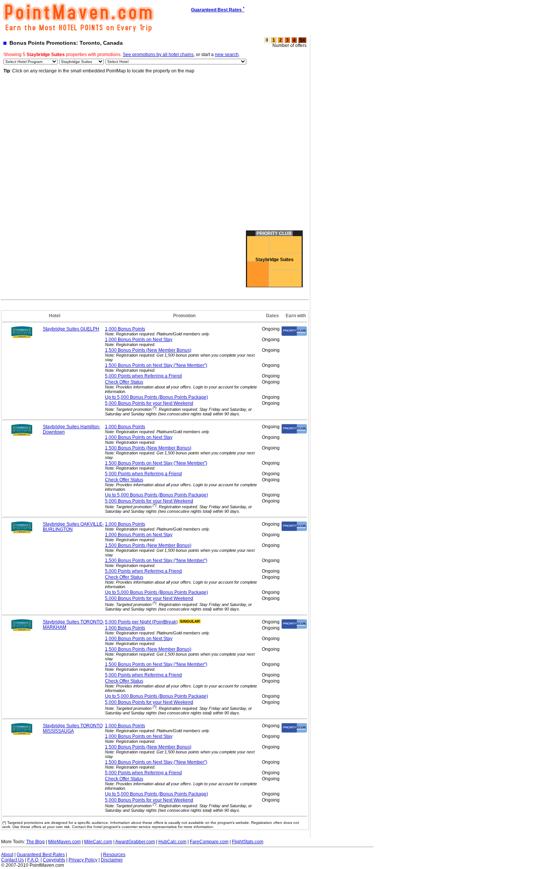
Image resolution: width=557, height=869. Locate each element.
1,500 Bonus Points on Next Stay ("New (156, 365)
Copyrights (54, 860)
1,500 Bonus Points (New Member (148, 350)
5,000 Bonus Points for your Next (149, 403)
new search (227, 54)
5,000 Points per (141, 622)
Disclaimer (112, 860)
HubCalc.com (172, 841)
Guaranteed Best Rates (41, 854)
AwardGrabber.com (135, 841)
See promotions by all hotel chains (158, 54)
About (7, 854)
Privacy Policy (83, 860)
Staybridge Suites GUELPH (71, 329)
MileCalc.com (98, 841)
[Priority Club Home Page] (294, 334)
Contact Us (12, 860)
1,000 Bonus (125, 329)
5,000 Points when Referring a (143, 376)
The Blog (35, 841)
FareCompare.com (209, 841)
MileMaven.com (64, 841)
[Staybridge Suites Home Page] (22, 336)
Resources (114, 854)
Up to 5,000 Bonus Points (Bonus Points (156, 397)
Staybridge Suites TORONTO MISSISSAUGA (73, 728)
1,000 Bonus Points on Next (138, 339)
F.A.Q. (33, 860)
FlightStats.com (247, 841)
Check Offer (124, 382)
